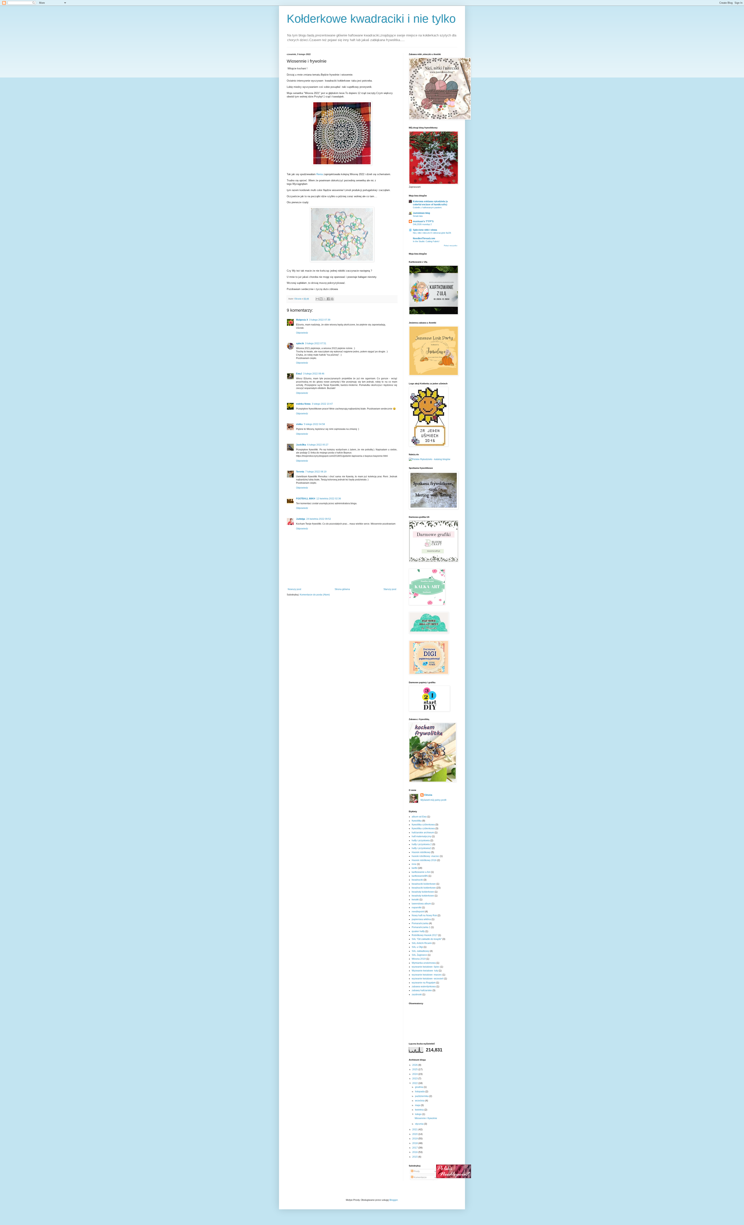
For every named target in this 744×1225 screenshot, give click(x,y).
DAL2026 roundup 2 (422, 224)
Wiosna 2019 (419, 958)
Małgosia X (302, 319)
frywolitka (417, 820)
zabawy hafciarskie (422, 990)
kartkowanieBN (420, 876)
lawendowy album (421, 903)
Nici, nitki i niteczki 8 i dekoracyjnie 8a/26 (432, 233)
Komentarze (420, 1177)
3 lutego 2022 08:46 (313, 373)
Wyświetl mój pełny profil (433, 800)
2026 (415, 1065)
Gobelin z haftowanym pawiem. (427, 207)
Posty (416, 1171)
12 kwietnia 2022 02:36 (328, 498)
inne (414, 864)
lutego (418, 1114)
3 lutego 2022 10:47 (322, 404)
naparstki (416, 907)
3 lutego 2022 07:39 (319, 319)
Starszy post (389, 589)
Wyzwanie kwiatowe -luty (425, 970)
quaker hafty (418, 931)
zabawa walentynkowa (424, 986)
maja (418, 1105)
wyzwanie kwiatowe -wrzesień (427, 978)
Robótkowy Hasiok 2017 (424, 935)
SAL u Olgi (417, 947)
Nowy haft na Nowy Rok (424, 915)
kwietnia (419, 1109)
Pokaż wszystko (450, 246)
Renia (319, 174)
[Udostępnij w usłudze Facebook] (328, 299)
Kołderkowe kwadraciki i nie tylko (371, 18)
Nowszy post (294, 589)
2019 (415, 1138)
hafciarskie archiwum (423, 832)
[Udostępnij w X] (325, 299)
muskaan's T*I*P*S (423, 221)
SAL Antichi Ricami (422, 943)
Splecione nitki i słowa (425, 230)
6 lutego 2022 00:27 (317, 444)
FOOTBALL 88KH (305, 498)
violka (299, 424)
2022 (415, 1083)
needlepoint (418, 911)
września (420, 1100)
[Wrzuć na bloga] (321, 299)
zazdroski (417, 994)
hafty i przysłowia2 (421, 848)
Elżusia (428, 795)
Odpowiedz (302, 332)
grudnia (419, 1087)
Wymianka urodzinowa (424, 963)
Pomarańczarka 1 (421, 927)
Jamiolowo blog (421, 213)
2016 (415, 1152)
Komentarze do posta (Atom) (315, 594)
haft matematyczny (421, 836)
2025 (415, 1069)
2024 (415, 1074)
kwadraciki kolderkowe (424, 884)
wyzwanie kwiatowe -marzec (427, 974)
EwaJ (299, 373)
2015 (415, 1156)
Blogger (393, 1200)
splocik (300, 343)
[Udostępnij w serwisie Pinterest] (332, 299)
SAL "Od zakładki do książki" (427, 939)
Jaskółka (301, 444)
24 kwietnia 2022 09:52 (318, 519)
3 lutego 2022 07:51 (315, 343)
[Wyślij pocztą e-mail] (317, 299)
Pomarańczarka (420, 923)
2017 (415, 1147)
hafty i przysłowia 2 (422, 844)
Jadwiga (300, 519)
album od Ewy (419, 816)
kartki (414, 868)
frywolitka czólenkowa (423, 824)
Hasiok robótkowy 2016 (424, 860)
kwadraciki (417, 879)
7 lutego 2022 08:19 (315, 471)
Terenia (300, 471)
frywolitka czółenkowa (423, 828)
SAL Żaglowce (419, 955)
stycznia (419, 1124)
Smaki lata (418, 216)
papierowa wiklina (421, 919)
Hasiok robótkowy (421, 852)
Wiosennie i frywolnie (426, 1118)
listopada (420, 1091)
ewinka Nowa (303, 404)
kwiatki (415, 899)
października (422, 1096)
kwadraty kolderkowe (423, 891)
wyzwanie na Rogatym (424, 982)
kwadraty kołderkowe (423, 895)
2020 (415, 1134)
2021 (415, 1129)
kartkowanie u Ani (421, 872)
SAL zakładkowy (420, 951)
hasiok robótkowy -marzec (425, 856)
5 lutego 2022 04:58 (314, 424)
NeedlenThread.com (424, 238)
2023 (415, 1078)
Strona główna (342, 589)
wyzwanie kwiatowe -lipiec (426, 966)
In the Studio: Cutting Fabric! (426, 241)
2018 (415, 1143)
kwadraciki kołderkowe (424, 887)
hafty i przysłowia (421, 840)
